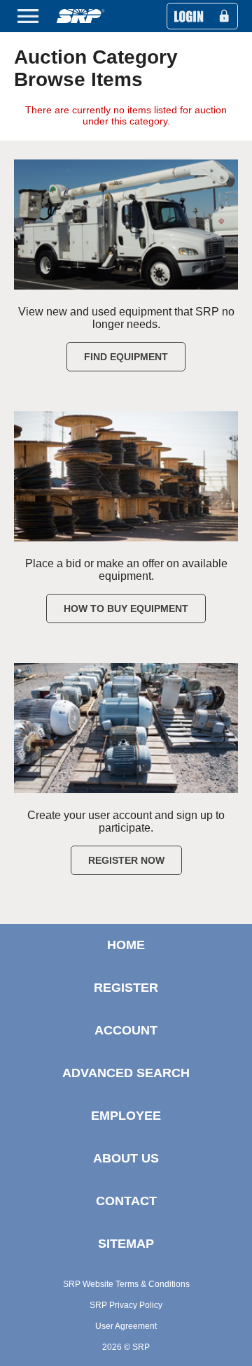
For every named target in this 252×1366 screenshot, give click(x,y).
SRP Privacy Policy (126, 1305)
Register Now (126, 860)
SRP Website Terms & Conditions (126, 1284)
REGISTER (126, 988)
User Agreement (126, 1326)
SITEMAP (126, 1244)
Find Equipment (126, 356)
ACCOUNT (126, 1030)
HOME (126, 945)
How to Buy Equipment (126, 608)
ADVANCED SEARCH (126, 1073)
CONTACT (126, 1201)
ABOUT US (126, 1158)
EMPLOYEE (126, 1116)
